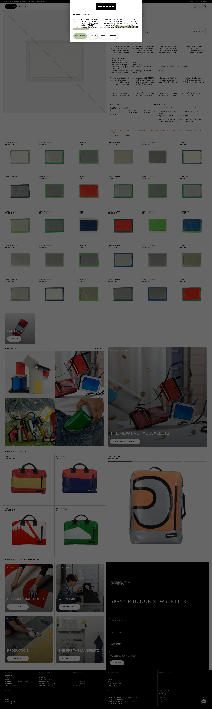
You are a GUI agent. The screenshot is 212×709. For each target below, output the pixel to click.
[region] (106, 21)
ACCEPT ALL (80, 36)
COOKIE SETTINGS (108, 36)
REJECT (93, 36)
